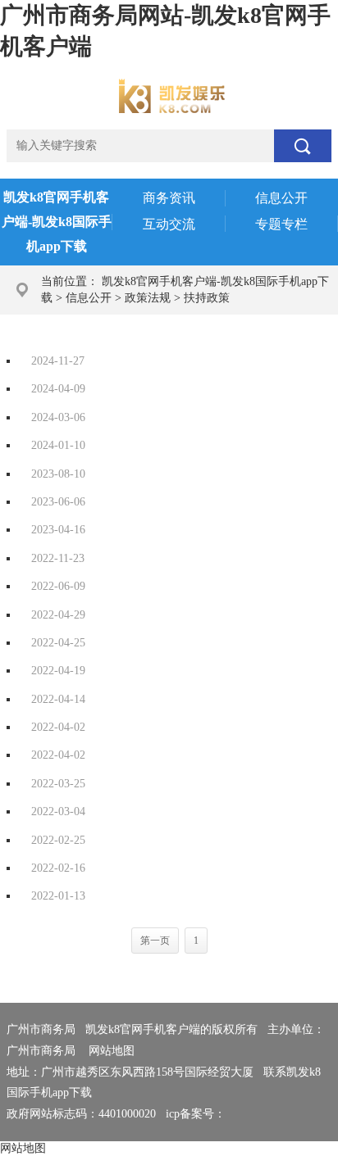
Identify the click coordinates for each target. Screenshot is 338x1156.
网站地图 (112, 1051)
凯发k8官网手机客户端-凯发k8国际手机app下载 (57, 221)
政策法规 (148, 298)
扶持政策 (207, 298)
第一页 (155, 940)
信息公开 (89, 298)
